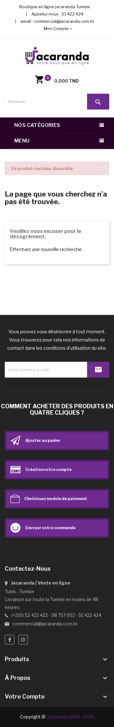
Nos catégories (37, 125)
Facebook (9, 639)
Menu (22, 141)
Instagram (23, 639)
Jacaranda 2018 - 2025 (71, 716)
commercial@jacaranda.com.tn (64, 21)
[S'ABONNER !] (98, 370)
